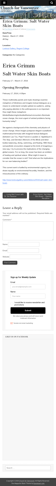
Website (6, 257)
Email (5, 250)
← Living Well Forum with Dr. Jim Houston (14, 195)
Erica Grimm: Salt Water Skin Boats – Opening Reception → (42, 196)
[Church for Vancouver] (28, 12)
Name (5, 244)
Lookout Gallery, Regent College (16, 48)
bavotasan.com (39, 483)
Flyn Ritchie (9, 29)
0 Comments (30, 29)
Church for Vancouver (27, 481)
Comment (7, 220)
